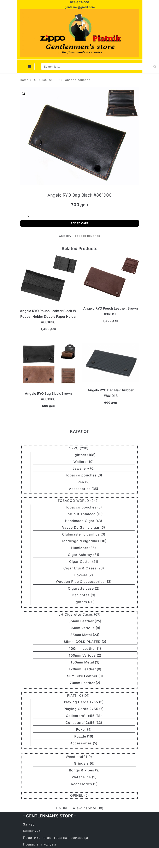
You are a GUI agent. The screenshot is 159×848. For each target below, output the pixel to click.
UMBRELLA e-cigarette (76, 808)
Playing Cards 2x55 (81, 709)
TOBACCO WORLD (46, 80)
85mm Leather (81, 621)
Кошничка (32, 831)
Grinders (81, 763)
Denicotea (81, 595)
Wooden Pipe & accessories (80, 581)
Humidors (79, 548)
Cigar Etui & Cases (79, 568)
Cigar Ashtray (80, 555)
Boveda (80, 575)
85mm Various (82, 628)
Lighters (79, 455)
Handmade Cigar (79, 521)
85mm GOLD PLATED (82, 642)
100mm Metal (82, 662)
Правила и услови (39, 844)
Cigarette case (81, 588)
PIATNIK (74, 695)
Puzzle (80, 736)
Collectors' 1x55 (80, 716)
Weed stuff (75, 757)
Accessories (80, 489)
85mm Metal (81, 635)
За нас (29, 824)
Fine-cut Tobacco (80, 514)
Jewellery (80, 468)
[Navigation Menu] (30, 66)
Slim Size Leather (82, 676)
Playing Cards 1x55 (81, 702)
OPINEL (76, 795)
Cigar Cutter (80, 561)
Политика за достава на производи (55, 838)
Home (24, 80)
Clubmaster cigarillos (81, 534)
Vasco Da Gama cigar (81, 527)
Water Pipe (81, 777)
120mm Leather (82, 669)
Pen (81, 482)
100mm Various (82, 655)
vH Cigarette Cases (76, 614)
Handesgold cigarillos (80, 541)
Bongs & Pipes (81, 770)
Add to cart (79, 223)
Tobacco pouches (76, 80)
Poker (81, 729)
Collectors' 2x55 (80, 722)
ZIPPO (73, 448)
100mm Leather (82, 648)
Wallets (80, 462)
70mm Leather (82, 683)
